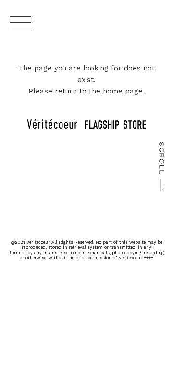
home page (123, 91)
